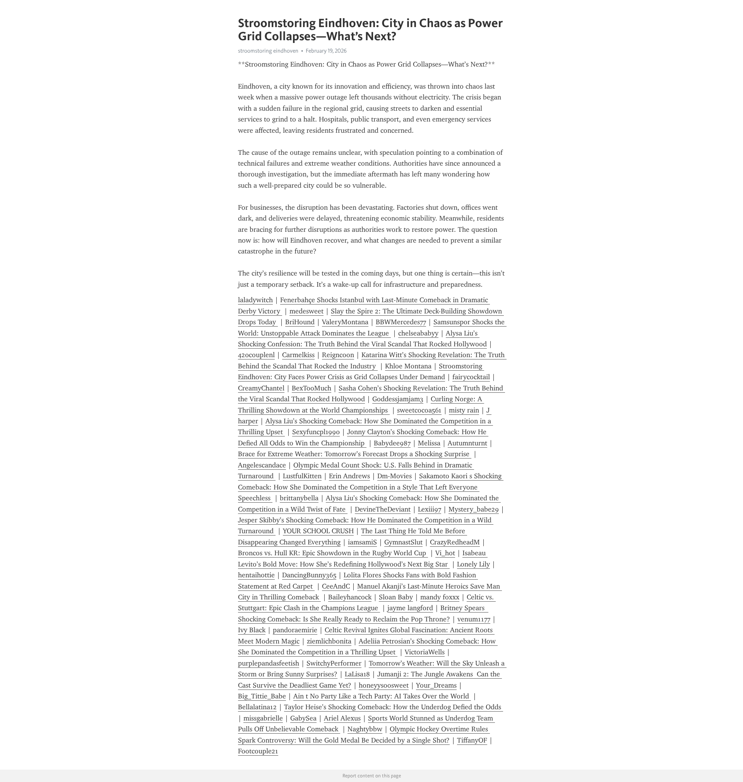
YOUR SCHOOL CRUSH (318, 531)
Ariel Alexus (342, 718)
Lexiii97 (429, 509)
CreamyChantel (261, 388)
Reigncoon (338, 355)
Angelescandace (262, 465)
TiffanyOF (472, 740)
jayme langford (410, 608)
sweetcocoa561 (419, 410)
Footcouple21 (258, 751)
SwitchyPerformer (333, 663)
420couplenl (256, 355)
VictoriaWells (425, 652)
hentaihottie (256, 575)
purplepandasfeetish (268, 663)
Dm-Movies (394, 476)
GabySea (303, 718)
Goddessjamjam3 (397, 399)
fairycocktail (471, 377)
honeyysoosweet (384, 685)
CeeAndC (336, 586)
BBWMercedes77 (401, 322)
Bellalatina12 (257, 707)
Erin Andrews (349, 476)
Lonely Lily (473, 564)
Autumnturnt (467, 443)
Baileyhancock (350, 597)
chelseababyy (418, 333)
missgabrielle (263, 718)
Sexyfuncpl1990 (316, 432)
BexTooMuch (311, 388)
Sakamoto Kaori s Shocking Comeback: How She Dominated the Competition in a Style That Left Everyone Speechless (370, 487)
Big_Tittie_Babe (262, 696)
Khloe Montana (408, 366)
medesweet (306, 311)
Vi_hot (445, 553)
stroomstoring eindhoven (268, 50)
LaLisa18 (357, 674)
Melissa (429, 443)
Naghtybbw (365, 729)
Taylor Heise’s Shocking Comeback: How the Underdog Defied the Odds (393, 707)
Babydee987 (392, 443)
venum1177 (473, 619)
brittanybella (299, 498)
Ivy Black (251, 630)
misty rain (464, 410)
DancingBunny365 (309, 575)
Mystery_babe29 (474, 509)
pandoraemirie (295, 630)
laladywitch (255, 300)
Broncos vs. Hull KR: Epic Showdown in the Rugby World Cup (333, 553)
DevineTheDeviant (383, 509)
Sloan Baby (396, 597)
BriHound (300, 322)
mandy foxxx (439, 597)
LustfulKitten (302, 476)
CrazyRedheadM (455, 542)
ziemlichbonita (329, 641)
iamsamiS (362, 542)
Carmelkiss (298, 355)
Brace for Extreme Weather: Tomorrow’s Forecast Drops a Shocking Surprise (354, 454)
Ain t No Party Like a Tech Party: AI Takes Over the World (382, 696)
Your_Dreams (436, 685)
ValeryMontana (345, 322)
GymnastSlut (403, 542)
